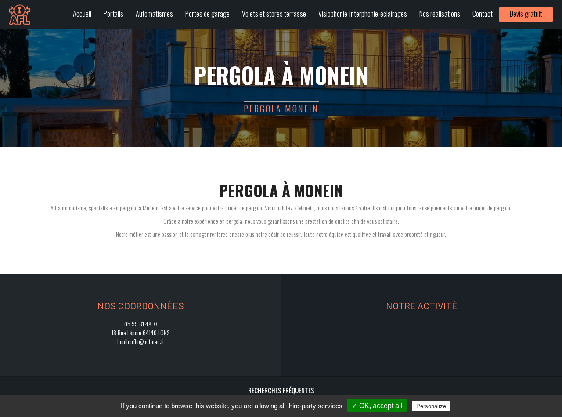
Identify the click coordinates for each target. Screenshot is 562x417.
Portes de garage (207, 13)
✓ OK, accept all (377, 406)
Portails (113, 13)
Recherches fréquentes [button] (281, 390)
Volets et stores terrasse (274, 13)
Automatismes (154, 13)
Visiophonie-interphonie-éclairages (362, 13)
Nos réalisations (439, 13)
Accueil (82, 13)
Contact (482, 13)
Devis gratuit (526, 13)
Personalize (431, 406)
